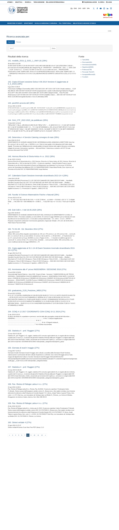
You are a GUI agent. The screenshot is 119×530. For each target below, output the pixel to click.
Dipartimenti (28, 23)
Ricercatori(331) (87, 62)
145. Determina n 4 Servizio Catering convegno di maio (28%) (33, 137)
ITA (71, 8)
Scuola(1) (85, 77)
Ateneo (10, 2)
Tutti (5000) (85, 60)
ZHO (79, 8)
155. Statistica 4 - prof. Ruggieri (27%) (24, 331)
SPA (88, 8)
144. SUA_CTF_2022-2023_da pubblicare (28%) (28, 120)
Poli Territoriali (65, 23)
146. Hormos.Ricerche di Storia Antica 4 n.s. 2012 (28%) (31, 156)
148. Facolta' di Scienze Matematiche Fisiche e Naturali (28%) (33, 195)
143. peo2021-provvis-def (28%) (21, 103)
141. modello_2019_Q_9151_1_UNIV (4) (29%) (27, 61)
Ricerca (28, 2)
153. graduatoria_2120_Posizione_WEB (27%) (27, 290)
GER (84, 8)
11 (38, 435)
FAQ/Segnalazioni (90, 2)
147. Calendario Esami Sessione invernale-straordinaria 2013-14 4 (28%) (38, 176)
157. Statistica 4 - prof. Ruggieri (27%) (24, 367)
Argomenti (10, 42)
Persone (18, 42)
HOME (109, 31)
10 (34, 435)
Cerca (101, 2)
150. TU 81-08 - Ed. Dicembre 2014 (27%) (25, 229)
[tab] (11, 42)
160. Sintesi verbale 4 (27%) (19, 422)
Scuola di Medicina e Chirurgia (46, 23)
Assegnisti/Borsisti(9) (88, 74)
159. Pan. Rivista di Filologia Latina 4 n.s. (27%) (28, 403)
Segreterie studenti (14, 23)
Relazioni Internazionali (55, 2)
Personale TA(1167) (88, 72)
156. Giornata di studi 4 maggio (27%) (23, 348)
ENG (75, 8)
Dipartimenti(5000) (87, 67)
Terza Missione (38, 2)
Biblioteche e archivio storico (84, 23)
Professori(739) (87, 69)
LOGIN (109, 2)
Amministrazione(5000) (89, 64)
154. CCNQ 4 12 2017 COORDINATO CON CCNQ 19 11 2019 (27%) (36, 312)
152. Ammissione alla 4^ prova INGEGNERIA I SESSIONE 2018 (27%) (37, 269)
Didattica (19, 2)
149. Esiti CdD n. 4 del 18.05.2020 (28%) (25, 210)
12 (42, 435)
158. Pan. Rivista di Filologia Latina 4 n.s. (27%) (28, 384)
